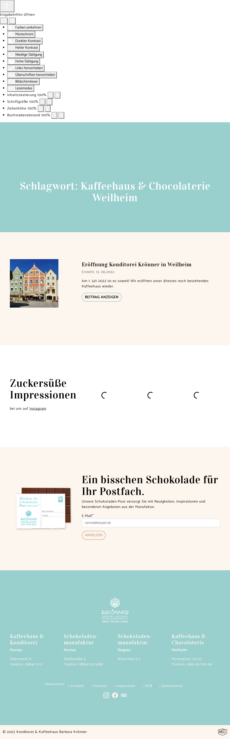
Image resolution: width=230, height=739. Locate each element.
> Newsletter (54, 684)
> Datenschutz (171, 686)
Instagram (37, 409)
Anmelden (94, 535)
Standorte (205, 8)
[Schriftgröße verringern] (42, 101)
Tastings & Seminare (174, 11)
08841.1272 (34, 664)
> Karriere (99, 686)
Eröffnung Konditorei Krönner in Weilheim (137, 264)
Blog (56, 11)
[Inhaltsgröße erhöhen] (57, 95)
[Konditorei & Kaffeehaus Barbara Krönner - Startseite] (115, 11)
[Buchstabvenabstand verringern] (54, 115)
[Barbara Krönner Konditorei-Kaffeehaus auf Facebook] (116, 695)
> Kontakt (76, 686)
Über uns (87, 11)
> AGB (147, 686)
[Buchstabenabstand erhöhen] (61, 115)
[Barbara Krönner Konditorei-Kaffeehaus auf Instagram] (107, 695)
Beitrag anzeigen (102, 297)
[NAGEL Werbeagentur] (222, 732)
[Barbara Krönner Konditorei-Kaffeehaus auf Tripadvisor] (124, 695)
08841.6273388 (91, 664)
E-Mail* (88, 516)
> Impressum (124, 686)
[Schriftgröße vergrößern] (49, 101)
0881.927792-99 (199, 664)
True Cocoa (143, 8)
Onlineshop (25, 11)
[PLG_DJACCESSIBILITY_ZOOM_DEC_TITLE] (50, 95)
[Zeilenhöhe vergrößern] (48, 108)
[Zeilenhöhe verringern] (41, 108)
